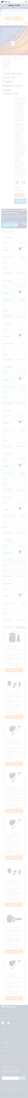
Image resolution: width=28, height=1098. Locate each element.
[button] (26, 1)
